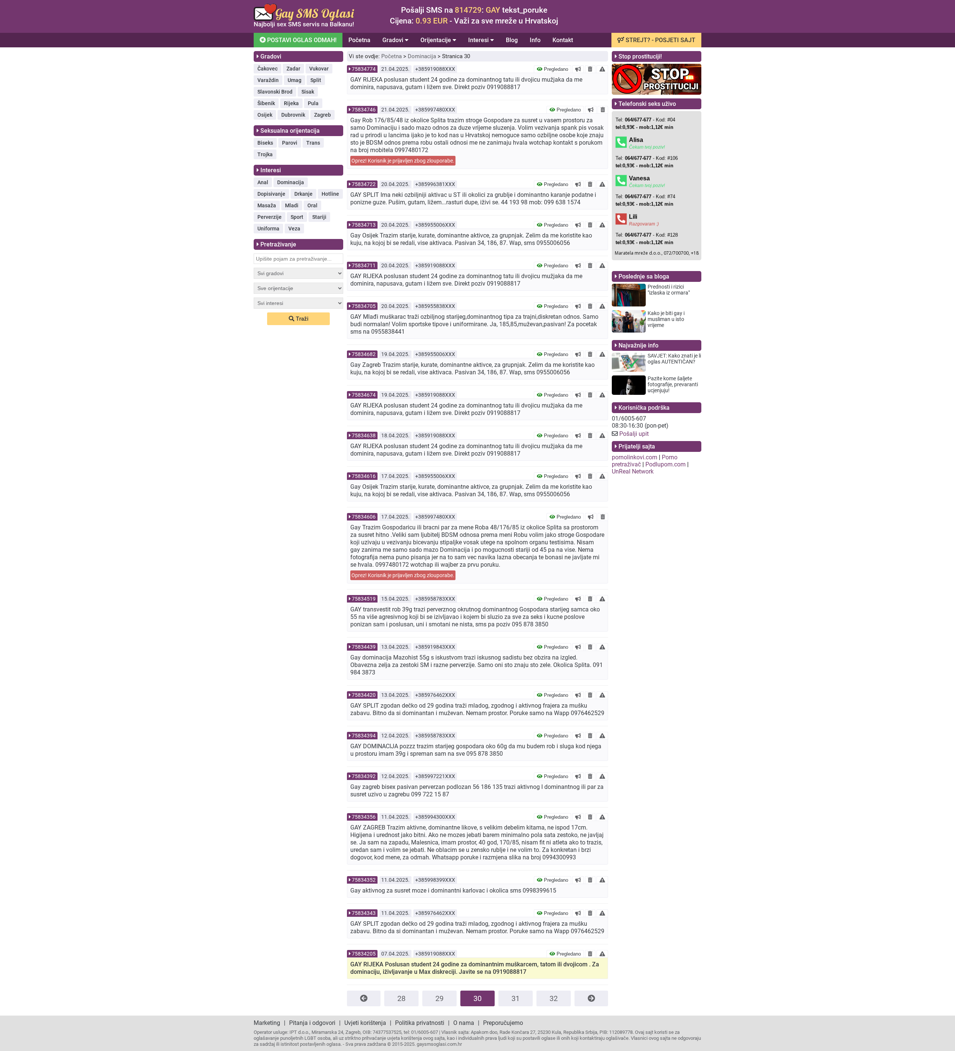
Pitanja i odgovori (312, 1022)
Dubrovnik (293, 115)
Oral (312, 205)
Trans (313, 143)
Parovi (289, 143)
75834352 (364, 880)
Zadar (293, 69)
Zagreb (322, 115)
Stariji (319, 217)
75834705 (364, 306)
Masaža (266, 205)
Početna (359, 40)
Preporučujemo (503, 1022)
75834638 (364, 435)
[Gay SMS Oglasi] (304, 25)
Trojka (265, 154)
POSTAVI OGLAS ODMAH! (301, 40)
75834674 (364, 395)
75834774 (364, 69)
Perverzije (269, 217)
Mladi (291, 205)
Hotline (330, 194)
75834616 (364, 476)
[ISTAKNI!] (578, 69)
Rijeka (291, 103)
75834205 (364, 954)
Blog (512, 40)
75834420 (364, 695)
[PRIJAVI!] (602, 69)
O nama (463, 1022)
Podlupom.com (665, 464)
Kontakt (562, 40)
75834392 (364, 776)
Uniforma (268, 229)
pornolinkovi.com (634, 457)
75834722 (364, 184)
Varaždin (268, 80)
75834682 (364, 354)
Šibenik (266, 103)
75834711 (364, 265)
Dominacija (290, 182)
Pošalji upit (634, 433)
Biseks (265, 143)
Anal (262, 182)
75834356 (364, 817)
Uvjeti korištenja (365, 1022)
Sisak (307, 92)
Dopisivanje (271, 194)
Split (315, 80)
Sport (297, 217)
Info (535, 40)
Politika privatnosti (419, 1022)
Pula (313, 103)
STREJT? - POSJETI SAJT (659, 40)
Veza (294, 229)
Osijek (264, 115)
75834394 (364, 736)
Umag (294, 80)
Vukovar (319, 69)
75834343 (364, 913)
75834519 (364, 599)
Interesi (479, 40)
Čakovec (267, 69)
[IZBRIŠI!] (590, 69)
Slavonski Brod (274, 92)
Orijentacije (436, 40)
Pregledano (555, 69)
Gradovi (393, 40)
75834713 (364, 225)
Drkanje (303, 194)
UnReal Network (633, 471)
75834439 (364, 647)
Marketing (267, 1022)
